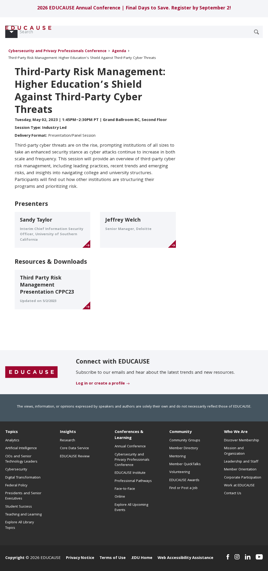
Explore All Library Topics (19, 525)
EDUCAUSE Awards (184, 480)
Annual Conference (130, 446)
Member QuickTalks (185, 464)
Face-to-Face (125, 489)
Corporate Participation (242, 478)
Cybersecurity (16, 470)
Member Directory (183, 448)
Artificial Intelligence (21, 448)
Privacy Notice (80, 558)
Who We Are (236, 432)
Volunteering (179, 472)
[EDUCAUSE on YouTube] (259, 557)
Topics (11, 432)
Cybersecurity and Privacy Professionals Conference (57, 51)
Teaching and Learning (23, 515)
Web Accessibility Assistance (185, 558)
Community (180, 432)
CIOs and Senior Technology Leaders (21, 459)
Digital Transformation (23, 478)
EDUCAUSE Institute (130, 473)
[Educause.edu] (31, 372)
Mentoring (177, 456)
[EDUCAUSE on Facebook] (227, 557)
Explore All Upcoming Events (131, 507)
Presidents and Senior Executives (23, 496)
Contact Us (232, 493)
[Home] (28, 28)
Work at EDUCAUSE (239, 485)
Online (120, 497)
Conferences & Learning (129, 435)
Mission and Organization (234, 451)
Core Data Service (74, 448)
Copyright (15, 558)
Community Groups (184, 440)
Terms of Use (112, 558)
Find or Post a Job (183, 488)
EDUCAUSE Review (75, 456)
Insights (68, 432)
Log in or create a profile (100, 383)
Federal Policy (16, 485)
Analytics (12, 440)
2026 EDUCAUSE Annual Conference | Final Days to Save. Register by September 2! (134, 8)
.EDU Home (141, 558)
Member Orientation (240, 470)
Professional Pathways (133, 481)
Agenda (119, 51)
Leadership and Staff (241, 462)
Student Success (18, 507)
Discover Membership (241, 440)
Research (67, 440)
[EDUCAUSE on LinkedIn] (247, 557)
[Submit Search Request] (256, 32)
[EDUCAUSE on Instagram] (237, 557)
